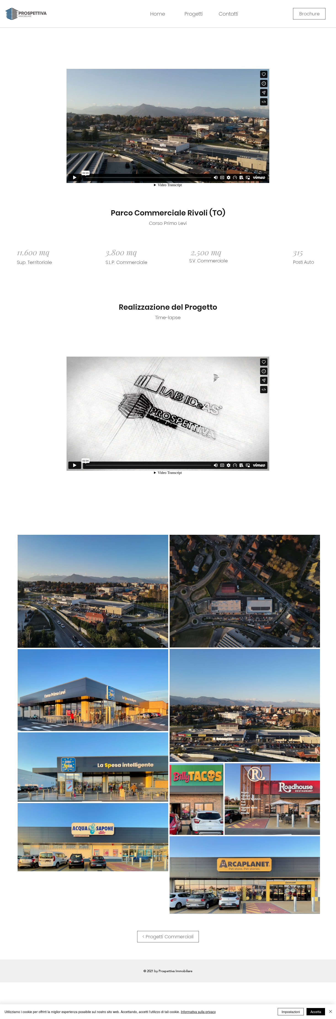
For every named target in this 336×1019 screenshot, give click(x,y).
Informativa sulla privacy (198, 1011)
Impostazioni (291, 1011)
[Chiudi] (330, 1011)
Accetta (315, 1011)
